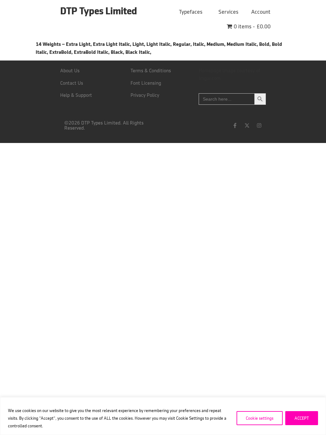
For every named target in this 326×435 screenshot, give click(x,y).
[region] (163, 416)
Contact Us (71, 83)
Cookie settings (259, 418)
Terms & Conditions (151, 71)
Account (261, 12)
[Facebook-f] (234, 125)
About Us (70, 71)
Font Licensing (146, 83)
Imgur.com (210, 78)
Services (228, 12)
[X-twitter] (247, 125)
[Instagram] (259, 125)
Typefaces (190, 12)
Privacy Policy (145, 95)
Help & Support (76, 95)
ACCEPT (301, 418)
